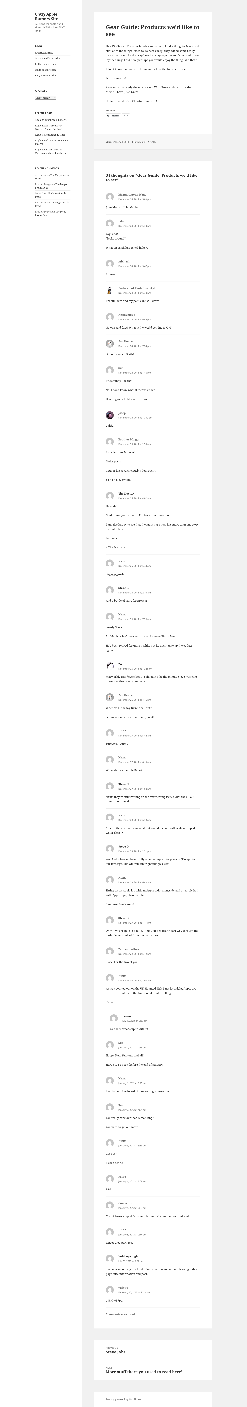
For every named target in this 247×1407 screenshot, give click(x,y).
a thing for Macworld (185, 46)
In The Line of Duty (45, 64)
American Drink (44, 52)
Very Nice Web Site (45, 75)
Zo (120, 664)
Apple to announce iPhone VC (51, 119)
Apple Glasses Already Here (50, 134)
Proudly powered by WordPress (123, 1399)
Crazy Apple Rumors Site (46, 16)
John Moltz (140, 141)
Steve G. (124, 588)
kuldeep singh (128, 1256)
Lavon (126, 1016)
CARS (153, 141)
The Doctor (126, 493)
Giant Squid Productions (48, 58)
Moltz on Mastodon (45, 69)
